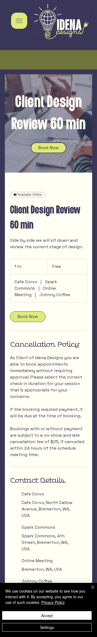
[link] (48, 147)
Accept (47, 615)
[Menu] (19, 21)
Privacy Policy (53, 602)
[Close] (89, 590)
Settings (47, 627)
